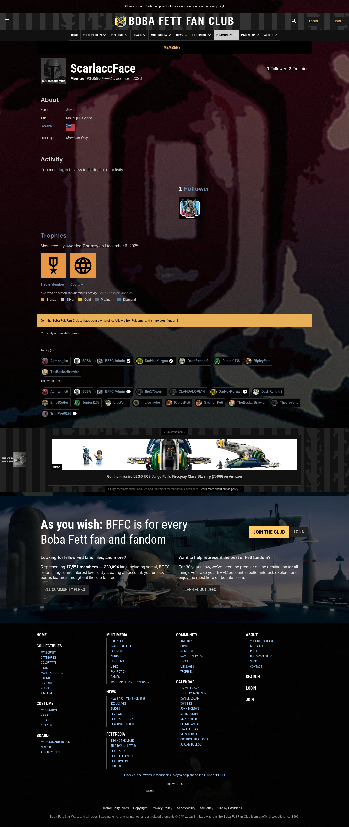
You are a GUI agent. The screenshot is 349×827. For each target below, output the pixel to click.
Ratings (46, 678)
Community (224, 35)
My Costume (49, 710)
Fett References (122, 756)
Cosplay (46, 725)
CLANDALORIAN (192, 391)
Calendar (248, 35)
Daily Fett (118, 641)
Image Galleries (122, 646)
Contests (186, 646)
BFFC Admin (115, 361)
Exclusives (118, 703)
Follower (276, 69)
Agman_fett (59, 361)
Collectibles (92, 35)
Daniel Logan (189, 698)
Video (114, 666)
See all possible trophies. (115, 293)
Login (313, 21)
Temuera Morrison (193, 693)
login (63, 170)
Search (253, 676)
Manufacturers (52, 673)
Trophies (298, 69)
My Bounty (48, 652)
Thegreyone (289, 402)
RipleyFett (262, 361)
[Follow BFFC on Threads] (191, 794)
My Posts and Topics (55, 742)
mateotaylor (151, 402)
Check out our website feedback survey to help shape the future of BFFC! (174, 775)
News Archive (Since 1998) (129, 698)
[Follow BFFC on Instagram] (158, 794)
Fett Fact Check (122, 719)
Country (76, 284)
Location (46, 126)
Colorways (48, 663)
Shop (253, 661)
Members (172, 47)
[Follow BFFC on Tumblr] (174, 794)
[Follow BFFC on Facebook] (150, 794)
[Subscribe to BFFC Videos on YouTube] (183, 794)
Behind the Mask (122, 740)
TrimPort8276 (60, 413)
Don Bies (186, 703)
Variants (47, 715)
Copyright (140, 808)
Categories (48, 657)
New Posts (48, 747)
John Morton (189, 708)
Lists (44, 668)
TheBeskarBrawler (64, 372)
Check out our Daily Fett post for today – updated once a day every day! (174, 6)
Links (184, 661)
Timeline (47, 693)
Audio (115, 656)
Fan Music (117, 651)
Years (45, 688)
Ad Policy (206, 808)
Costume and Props (194, 739)
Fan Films (117, 661)
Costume (117, 35)
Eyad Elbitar (189, 729)
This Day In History (123, 746)
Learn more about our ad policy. (219, 489)
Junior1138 (231, 361)
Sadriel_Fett (213, 402)
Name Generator (191, 656)
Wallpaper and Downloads (130, 682)
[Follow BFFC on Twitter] (166, 794)
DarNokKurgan (156, 361)
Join (337, 21)
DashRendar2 (198, 361)
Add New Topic (51, 752)
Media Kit (256, 646)
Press (254, 651)
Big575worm (155, 391)
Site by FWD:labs (229, 808)
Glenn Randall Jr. (193, 724)
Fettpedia (199, 35)
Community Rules (116, 808)
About (269, 35)
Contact (256, 666)
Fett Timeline (120, 761)
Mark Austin (189, 714)
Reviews (46, 683)
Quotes (116, 766)
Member (78, 78)
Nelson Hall (189, 734)
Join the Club (269, 532)
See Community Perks (65, 589)
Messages (187, 666)
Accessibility (186, 808)
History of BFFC (261, 656)
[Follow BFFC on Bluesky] (199, 794)
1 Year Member (52, 284)
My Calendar (189, 688)
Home (74, 35)
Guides (115, 708)
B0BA (86, 361)
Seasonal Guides (122, 724)
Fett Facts (118, 751)
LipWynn (120, 402)
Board (137, 35)
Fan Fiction (118, 671)
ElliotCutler (59, 402)
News (180, 35)
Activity (186, 641)
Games (115, 677)
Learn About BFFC (199, 589)
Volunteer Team (261, 641)
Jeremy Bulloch (191, 744)
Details (46, 720)
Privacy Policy (162, 808)
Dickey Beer (188, 719)
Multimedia (159, 35)
